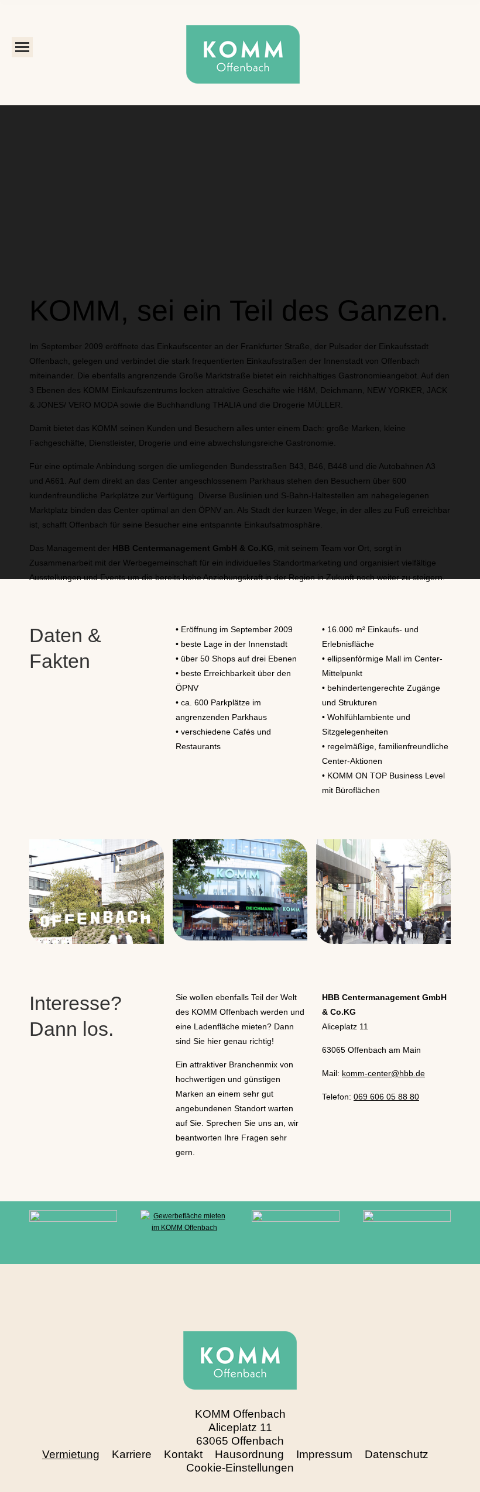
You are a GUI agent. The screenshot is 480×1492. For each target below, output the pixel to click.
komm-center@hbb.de (383, 1073)
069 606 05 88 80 (386, 1096)
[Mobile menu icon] (22, 47)
